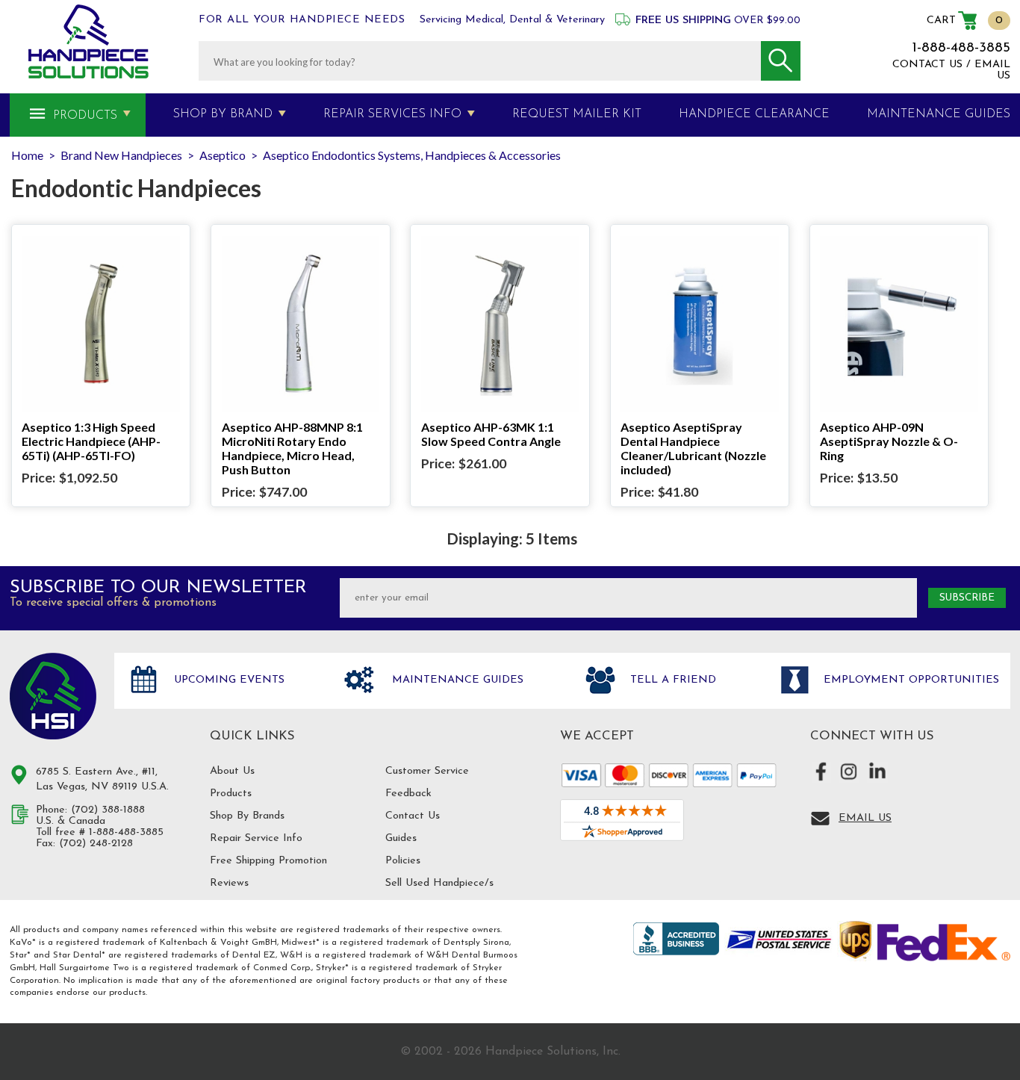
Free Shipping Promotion (268, 860)
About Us (232, 771)
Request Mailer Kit (576, 114)
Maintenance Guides (455, 680)
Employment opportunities (909, 680)
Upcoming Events (227, 680)
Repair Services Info (392, 114)
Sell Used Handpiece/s (439, 883)
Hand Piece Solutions (53, 696)
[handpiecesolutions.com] (88, 41)
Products (85, 116)
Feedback (408, 793)
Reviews (229, 883)
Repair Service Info (256, 838)
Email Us (865, 818)
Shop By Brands (247, 816)
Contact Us (412, 816)
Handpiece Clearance (754, 114)
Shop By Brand (223, 114)
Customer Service (427, 771)
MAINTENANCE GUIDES (938, 114)
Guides (401, 838)
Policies (402, 860)
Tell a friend (671, 680)
